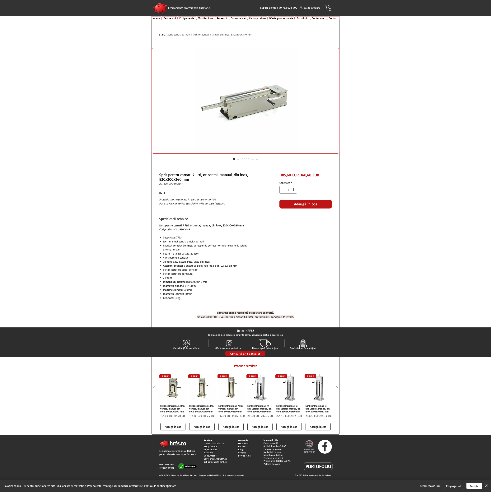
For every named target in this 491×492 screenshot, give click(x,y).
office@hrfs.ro (166, 467)
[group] (245, 403)
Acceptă (474, 486)
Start (162, 34)
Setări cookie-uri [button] (430, 485)
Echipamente (210, 446)
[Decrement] (282, 189)
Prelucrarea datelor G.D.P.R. (277, 460)
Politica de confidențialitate (160, 485)
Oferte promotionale (214, 443)
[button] (328, 8)
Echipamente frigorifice (215, 461)
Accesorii (208, 452)
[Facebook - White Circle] (325, 447)
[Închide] (486, 486)
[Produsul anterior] (154, 387)
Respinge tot (453, 486)
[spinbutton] (288, 189)
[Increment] (294, 189)
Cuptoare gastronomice (215, 458)
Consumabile (210, 455)
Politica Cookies (272, 463)
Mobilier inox (210, 449)
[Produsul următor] (337, 387)
